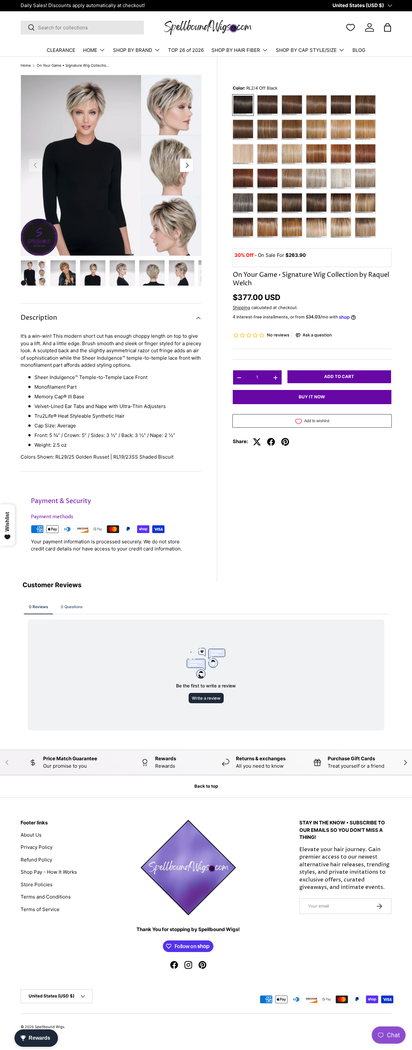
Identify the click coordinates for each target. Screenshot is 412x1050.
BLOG (358, 50)
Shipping (241, 307)
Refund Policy (36, 860)
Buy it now (312, 397)
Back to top (206, 786)
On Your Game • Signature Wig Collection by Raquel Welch (73, 65)
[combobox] (82, 27)
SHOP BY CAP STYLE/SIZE (306, 50)
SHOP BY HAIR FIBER (235, 50)
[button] (387, 27)
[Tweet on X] (257, 442)
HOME (90, 50)
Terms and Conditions (46, 897)
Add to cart (339, 376)
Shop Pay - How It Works (49, 872)
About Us (31, 835)
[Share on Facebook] (271, 442)
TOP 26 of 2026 (186, 50)
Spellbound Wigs (49, 1027)
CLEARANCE (61, 50)
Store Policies (36, 884)
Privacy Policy (36, 847)
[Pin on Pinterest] (285, 442)
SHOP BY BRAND (132, 50)
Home (26, 65)
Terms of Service (40, 909)
